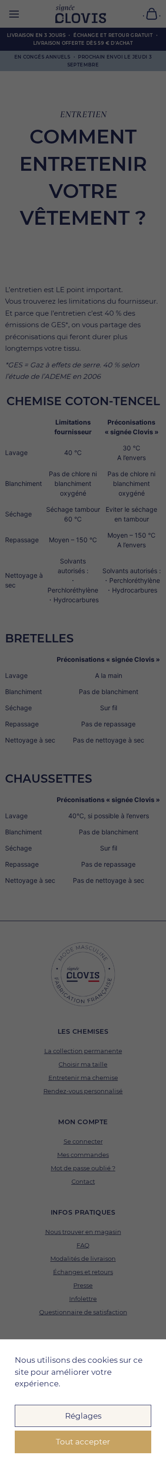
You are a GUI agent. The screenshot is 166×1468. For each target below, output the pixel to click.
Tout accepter (83, 1441)
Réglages (83, 1415)
